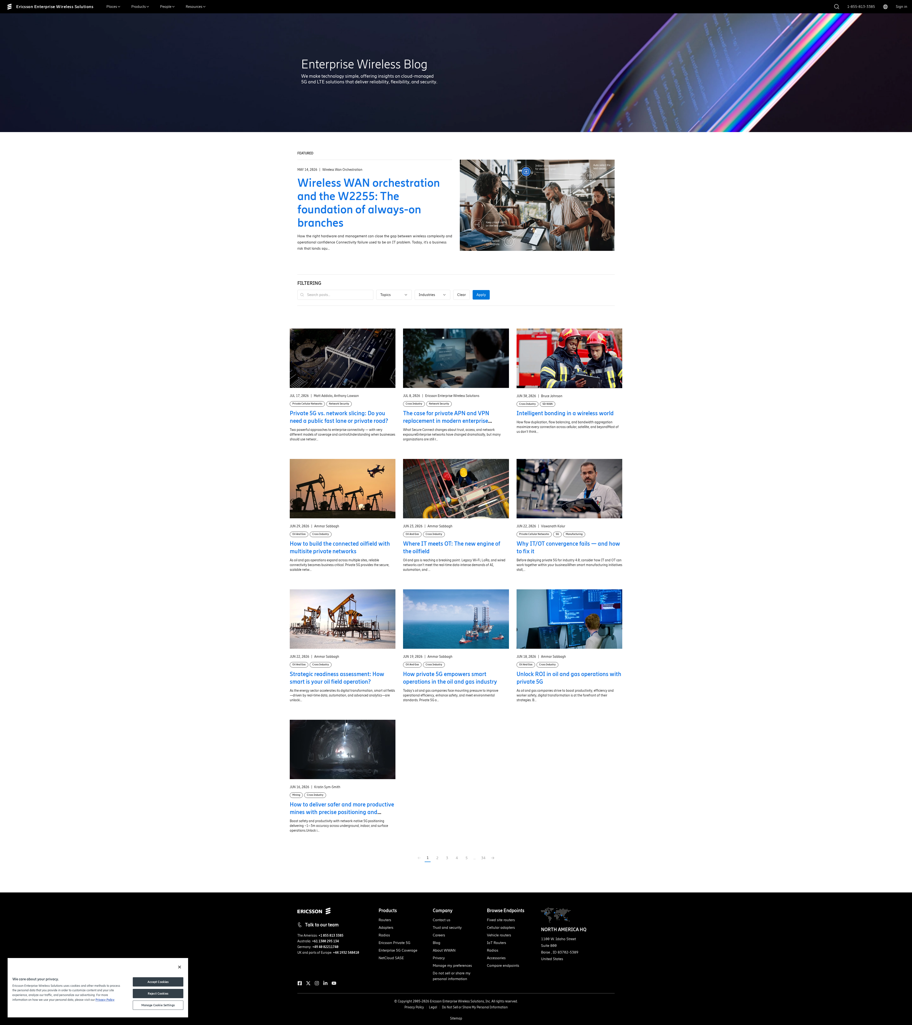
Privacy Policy (414, 1007)
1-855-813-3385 (861, 6)
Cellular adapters (501, 927)
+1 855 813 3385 (330, 936)
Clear (461, 294)
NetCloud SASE (391, 958)
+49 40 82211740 (325, 947)
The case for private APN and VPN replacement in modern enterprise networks (446, 421)
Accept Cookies (158, 982)
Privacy (439, 958)
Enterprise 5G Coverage (398, 950)
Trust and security (447, 927)
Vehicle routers (499, 935)
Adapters (386, 927)
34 (483, 858)
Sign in (901, 6)
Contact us (441, 920)
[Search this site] (836, 7)
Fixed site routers (501, 920)
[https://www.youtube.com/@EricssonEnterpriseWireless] (334, 983)
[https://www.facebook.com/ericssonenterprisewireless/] (299, 983)
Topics (385, 294)
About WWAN (444, 950)
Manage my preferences (452, 965)
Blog (436, 942)
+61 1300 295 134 (325, 941)
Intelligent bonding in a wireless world (565, 413)
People (165, 6)
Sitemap (456, 1018)
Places (111, 6)
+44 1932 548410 (346, 953)
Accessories (496, 958)
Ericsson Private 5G (394, 942)
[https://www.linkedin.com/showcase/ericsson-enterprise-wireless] (325, 983)
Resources (194, 6)
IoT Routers (496, 942)
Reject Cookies (158, 993)
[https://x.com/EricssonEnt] (308, 983)
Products (138, 6)
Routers (385, 920)
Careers (439, 935)
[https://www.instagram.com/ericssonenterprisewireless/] (316, 983)
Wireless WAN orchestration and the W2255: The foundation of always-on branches (368, 202)
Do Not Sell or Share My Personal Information (475, 1007)
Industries (427, 294)
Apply (481, 294)
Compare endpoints (503, 965)
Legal (433, 1007)
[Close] (179, 967)
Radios (384, 935)
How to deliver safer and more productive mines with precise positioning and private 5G (342, 812)
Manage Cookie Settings (158, 1005)
